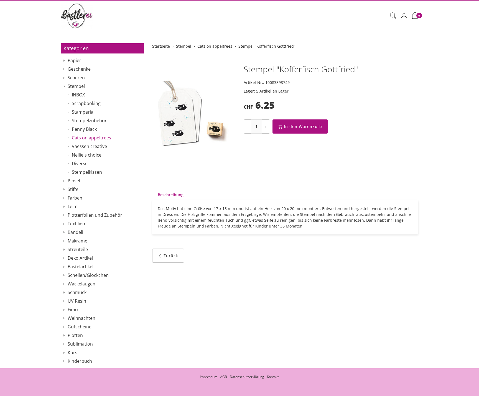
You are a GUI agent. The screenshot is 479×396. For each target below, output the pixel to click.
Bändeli (75, 232)
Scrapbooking (86, 103)
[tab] (168, 194)
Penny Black (84, 129)
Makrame (77, 241)
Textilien (76, 224)
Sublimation (80, 344)
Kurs (72, 352)
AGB (223, 376)
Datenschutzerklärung (247, 376)
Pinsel (74, 181)
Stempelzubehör (89, 120)
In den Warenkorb (303, 126)
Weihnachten (81, 318)
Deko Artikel (80, 258)
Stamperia (82, 112)
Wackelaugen (81, 284)
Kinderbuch (80, 361)
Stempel (76, 86)
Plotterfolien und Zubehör (95, 215)
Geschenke (79, 69)
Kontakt (273, 376)
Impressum (208, 376)
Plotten (75, 335)
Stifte (73, 189)
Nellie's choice (86, 155)
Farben (75, 198)
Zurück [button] (171, 255)
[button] (393, 15)
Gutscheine (79, 327)
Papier (74, 60)
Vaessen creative (89, 146)
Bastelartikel (80, 267)
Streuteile (78, 249)
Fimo (73, 309)
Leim (73, 206)
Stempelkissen (87, 172)
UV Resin (77, 301)
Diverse (80, 163)
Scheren (76, 78)
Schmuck (77, 292)
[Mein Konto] (403, 16)
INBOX (78, 95)
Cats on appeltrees (91, 138)
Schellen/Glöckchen (88, 275)
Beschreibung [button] (171, 194)
